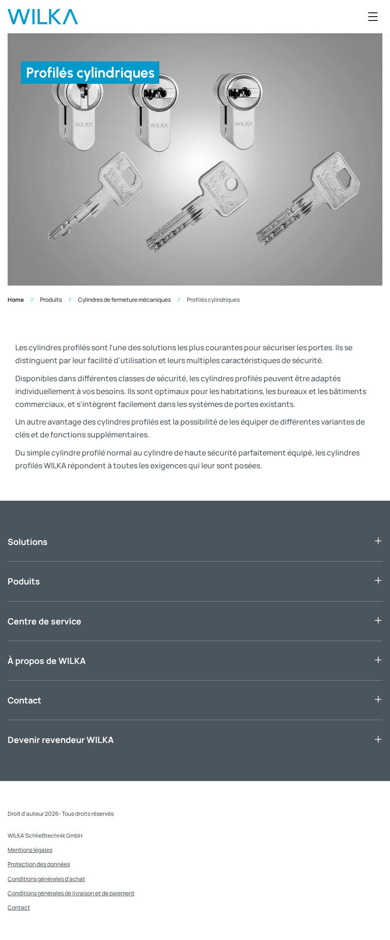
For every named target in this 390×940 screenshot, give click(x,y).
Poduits (24, 581)
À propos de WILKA (47, 660)
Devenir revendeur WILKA (61, 739)
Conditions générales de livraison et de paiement (71, 893)
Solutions (28, 541)
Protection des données (39, 864)
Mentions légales (30, 850)
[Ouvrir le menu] (372, 16)
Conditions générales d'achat (46, 879)
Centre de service (44, 621)
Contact (24, 700)
